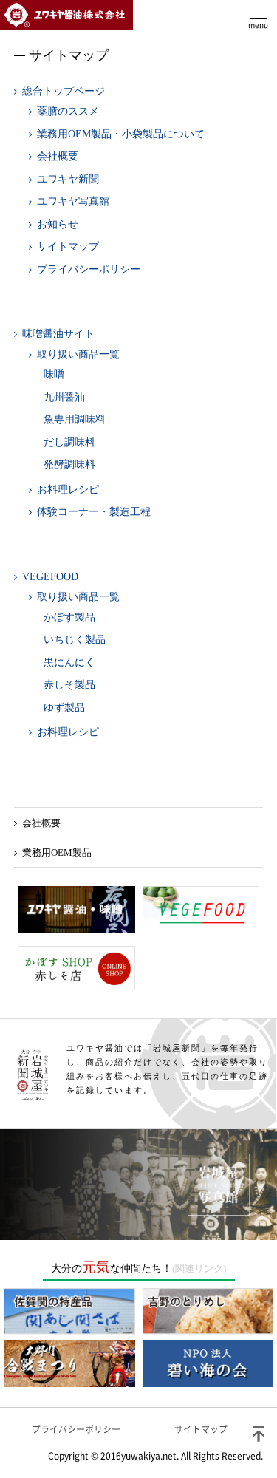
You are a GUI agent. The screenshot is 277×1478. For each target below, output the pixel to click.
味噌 (54, 374)
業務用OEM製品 (57, 852)
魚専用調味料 (75, 419)
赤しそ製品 (69, 684)
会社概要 (57, 156)
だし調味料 (69, 442)
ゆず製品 (64, 707)
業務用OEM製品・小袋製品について (121, 134)
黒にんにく (69, 662)
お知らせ (57, 224)
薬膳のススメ (68, 111)
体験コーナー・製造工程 (94, 511)
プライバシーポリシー (88, 269)
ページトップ (258, 1433)
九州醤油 (64, 397)
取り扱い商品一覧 (78, 354)
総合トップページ (63, 91)
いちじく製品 (75, 639)
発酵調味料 (69, 464)
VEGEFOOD (50, 576)
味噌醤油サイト (58, 333)
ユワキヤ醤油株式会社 (66, 15)
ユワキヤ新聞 (68, 179)
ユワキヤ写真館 (73, 201)
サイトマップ (68, 246)
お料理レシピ (68, 489)
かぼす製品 (69, 617)
